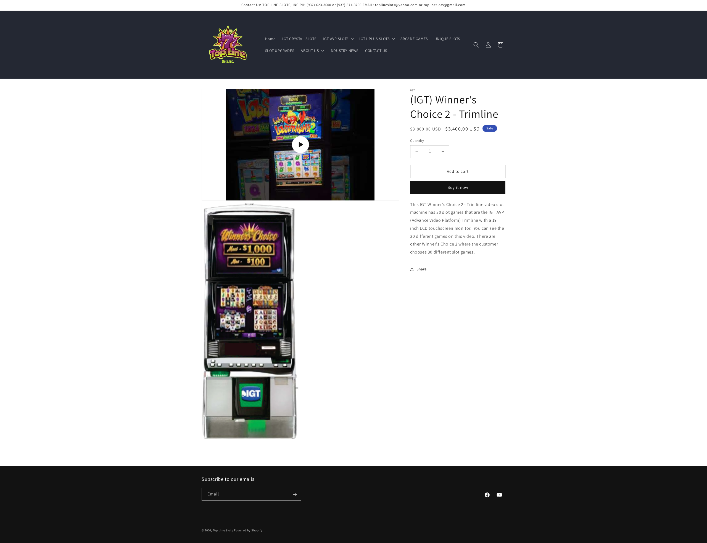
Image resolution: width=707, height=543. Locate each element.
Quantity (417, 140)
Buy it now (457, 187)
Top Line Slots (223, 530)
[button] (338, 39)
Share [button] (421, 269)
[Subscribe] (295, 494)
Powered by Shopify (248, 530)
